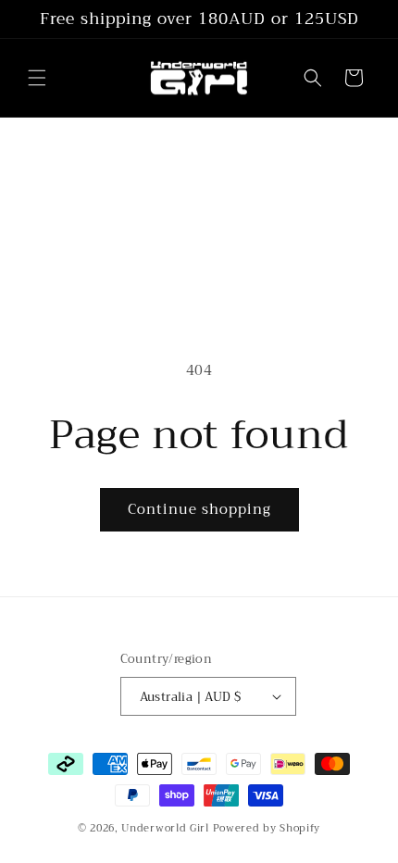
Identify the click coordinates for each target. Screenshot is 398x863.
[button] (37, 77)
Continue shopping (199, 509)
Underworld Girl (165, 828)
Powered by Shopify (267, 828)
